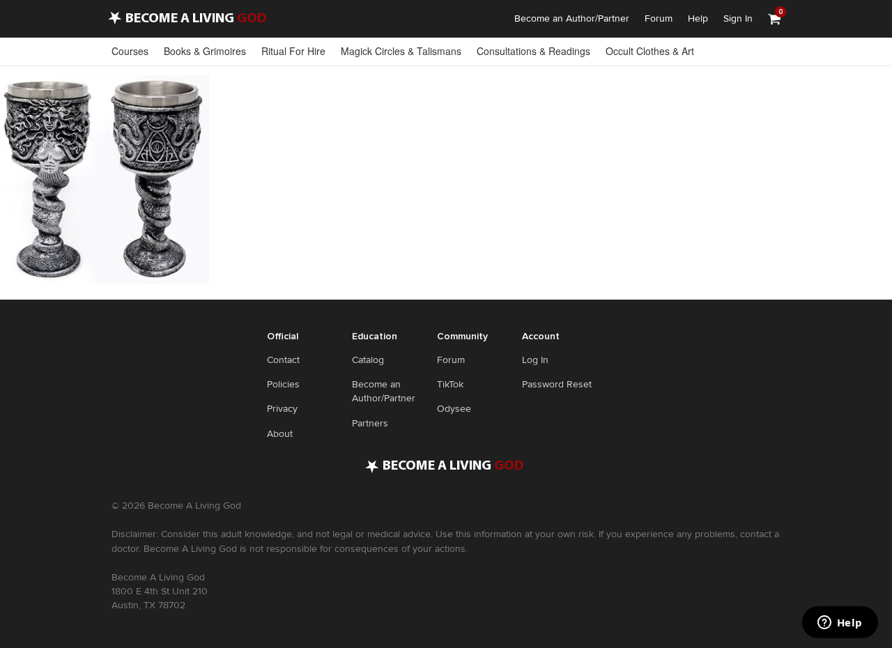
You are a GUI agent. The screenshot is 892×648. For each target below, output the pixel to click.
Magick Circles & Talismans (401, 51)
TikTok (450, 384)
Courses (130, 51)
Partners (370, 423)
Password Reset (557, 384)
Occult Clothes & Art (650, 51)
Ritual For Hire (293, 51)
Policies (283, 384)
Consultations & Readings (533, 51)
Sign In (738, 18)
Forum (658, 18)
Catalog (368, 360)
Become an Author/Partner (571, 18)
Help (698, 18)
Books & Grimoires (205, 51)
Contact (283, 360)
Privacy (282, 409)
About (280, 434)
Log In (535, 360)
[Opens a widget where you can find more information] (839, 623)
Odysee (454, 409)
